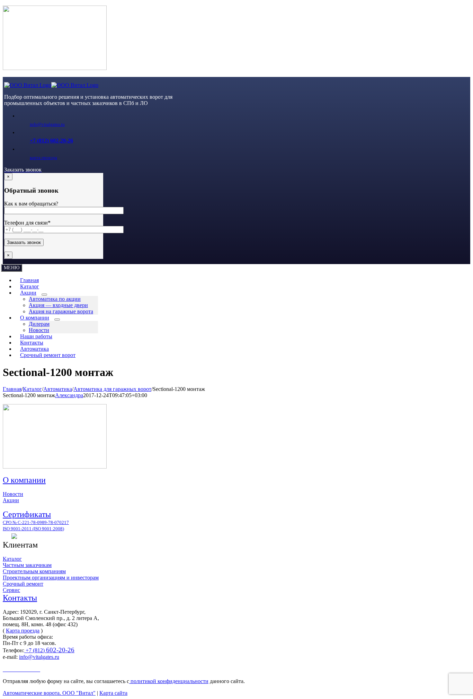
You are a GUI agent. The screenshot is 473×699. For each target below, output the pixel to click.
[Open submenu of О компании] (57, 319)
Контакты (20, 597)
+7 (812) (49, 650)
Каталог (12, 559)
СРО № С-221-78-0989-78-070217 (36, 522)
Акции (11, 500)
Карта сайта (113, 693)
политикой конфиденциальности (168, 681)
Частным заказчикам (27, 565)
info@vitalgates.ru (47, 124)
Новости (13, 494)
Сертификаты (27, 514)
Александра (69, 395)
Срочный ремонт (23, 584)
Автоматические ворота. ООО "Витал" (49, 693)
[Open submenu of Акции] (44, 295)
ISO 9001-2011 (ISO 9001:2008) (33, 528)
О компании (24, 479)
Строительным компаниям (34, 571)
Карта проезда (22, 631)
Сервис (11, 590)
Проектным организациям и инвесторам (51, 577)
